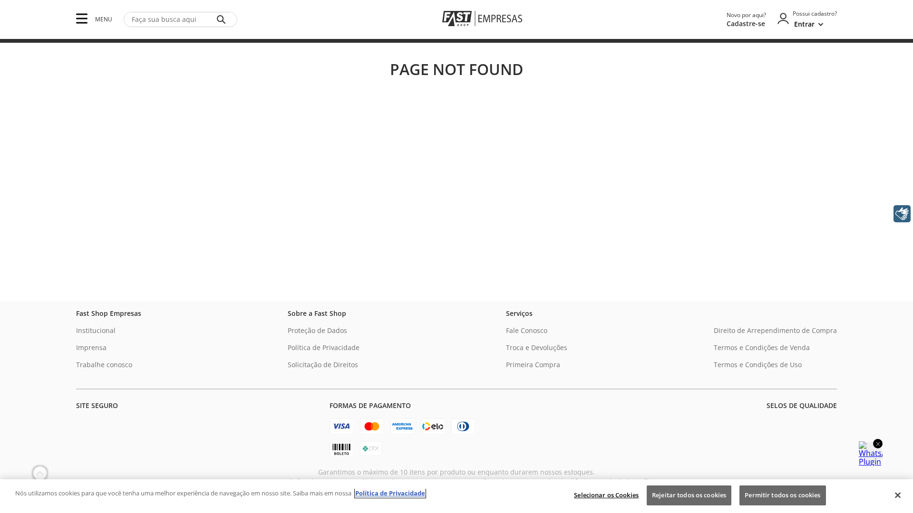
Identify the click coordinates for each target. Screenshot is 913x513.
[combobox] (180, 19)
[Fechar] (897, 494)
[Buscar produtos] (223, 19)
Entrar (804, 23)
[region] (456, 496)
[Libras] (902, 213)
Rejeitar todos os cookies (689, 495)
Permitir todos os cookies (782, 495)
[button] (81, 19)
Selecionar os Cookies (606, 495)
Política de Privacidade (390, 493)
